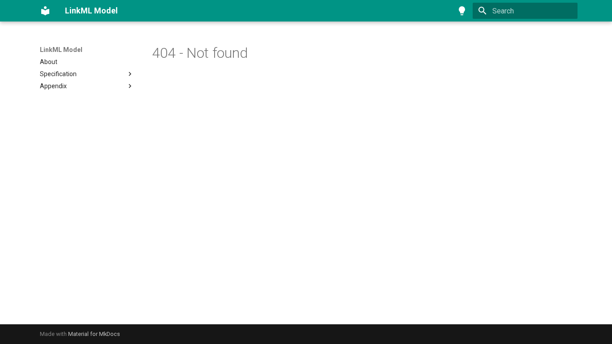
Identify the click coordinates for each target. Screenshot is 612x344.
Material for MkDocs (94, 334)
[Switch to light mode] (462, 11)
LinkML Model (61, 49)
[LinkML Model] (45, 11)
